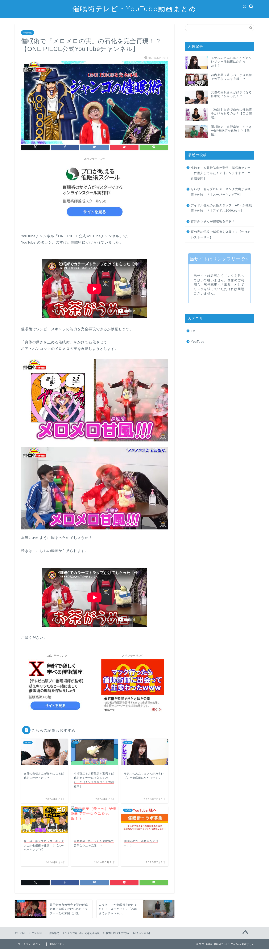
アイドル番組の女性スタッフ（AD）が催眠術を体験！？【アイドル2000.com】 (221, 208)
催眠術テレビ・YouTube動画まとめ (134, 8)
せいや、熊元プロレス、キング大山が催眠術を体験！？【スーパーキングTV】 (221, 192)
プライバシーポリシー (30, 944)
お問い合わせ (57, 944)
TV (193, 331)
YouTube (27, 32)
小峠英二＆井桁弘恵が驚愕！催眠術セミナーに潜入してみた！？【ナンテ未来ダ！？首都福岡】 (221, 173)
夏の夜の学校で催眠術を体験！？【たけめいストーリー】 (221, 234)
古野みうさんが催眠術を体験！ (213, 221)
